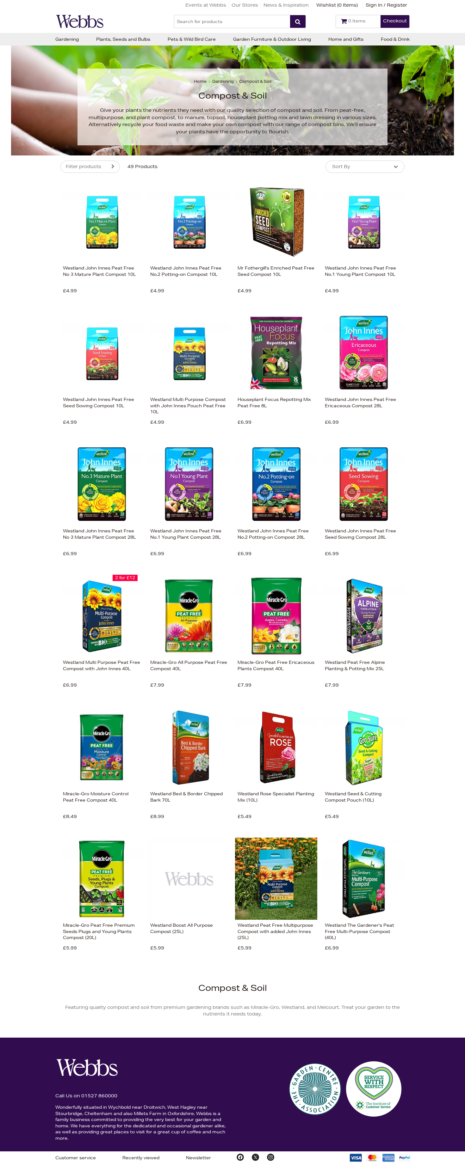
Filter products (83, 166)
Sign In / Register (386, 5)
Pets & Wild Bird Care (192, 39)
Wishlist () (337, 5)
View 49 (34, 337)
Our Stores (245, 5)
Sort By (341, 166)
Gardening (67, 39)
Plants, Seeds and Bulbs (123, 39)
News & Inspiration (286, 5)
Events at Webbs (205, 5)
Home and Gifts (345, 39)
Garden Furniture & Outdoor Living (272, 39)
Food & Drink (395, 39)
